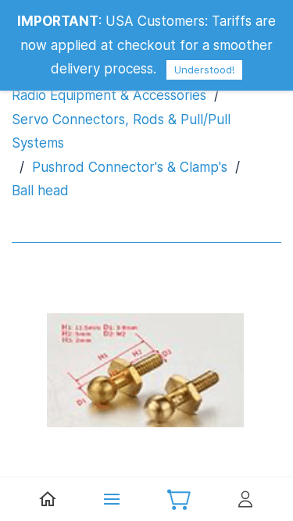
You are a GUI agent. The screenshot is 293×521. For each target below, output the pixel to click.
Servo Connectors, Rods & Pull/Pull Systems (121, 132)
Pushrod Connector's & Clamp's (129, 167)
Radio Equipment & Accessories (109, 95)
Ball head (40, 190)
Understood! (204, 69)
